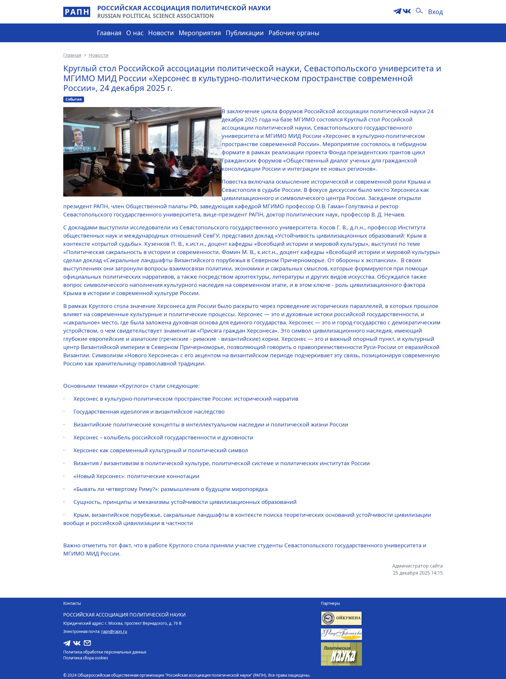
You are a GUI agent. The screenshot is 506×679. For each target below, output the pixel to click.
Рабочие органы (294, 32)
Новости (161, 32)
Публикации (245, 32)
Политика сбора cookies (85, 658)
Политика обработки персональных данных (104, 652)
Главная (109, 32)
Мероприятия (200, 32)
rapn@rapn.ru (114, 631)
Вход (435, 11)
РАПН (77, 11)
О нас (134, 32)
